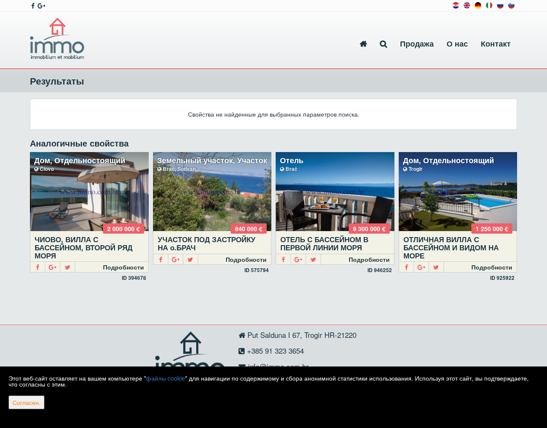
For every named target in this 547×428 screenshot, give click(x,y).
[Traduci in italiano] (489, 4)
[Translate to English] (467, 4)
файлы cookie (165, 378)
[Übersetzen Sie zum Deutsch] (478, 4)
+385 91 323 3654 (274, 350)
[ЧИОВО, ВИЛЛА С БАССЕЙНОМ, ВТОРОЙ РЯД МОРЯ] (89, 191)
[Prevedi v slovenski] (511, 4)
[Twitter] (67, 267)
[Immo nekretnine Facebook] (32, 5)
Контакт (496, 43)
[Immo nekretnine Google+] (40, 5)
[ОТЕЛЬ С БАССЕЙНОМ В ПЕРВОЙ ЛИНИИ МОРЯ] (335, 191)
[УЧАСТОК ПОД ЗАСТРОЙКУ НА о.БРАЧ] (212, 191)
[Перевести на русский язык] (500, 4)
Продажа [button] (417, 43)
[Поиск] (383, 44)
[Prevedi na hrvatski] (456, 4)
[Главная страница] (363, 44)
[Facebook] (37, 267)
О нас (457, 43)
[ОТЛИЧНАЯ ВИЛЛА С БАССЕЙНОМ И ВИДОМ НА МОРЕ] (458, 191)
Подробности (123, 267)
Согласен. (26, 402)
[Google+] (52, 267)
